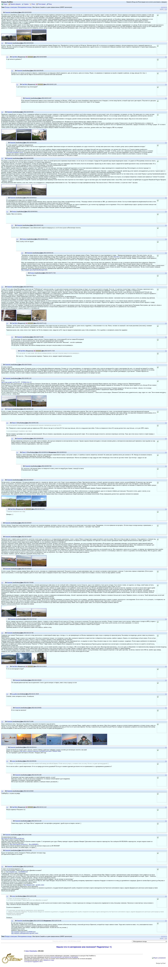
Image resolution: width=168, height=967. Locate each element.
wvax (13, 761)
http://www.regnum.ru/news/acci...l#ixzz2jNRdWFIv (24, 844)
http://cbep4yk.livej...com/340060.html (17, 872)
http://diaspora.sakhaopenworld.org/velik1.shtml (24, 933)
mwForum (61, 941)
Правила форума (15, 4)
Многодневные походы (25, 7)
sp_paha (14, 694)
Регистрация (42, 4)
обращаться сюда (48, 960)
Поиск (33, 4)
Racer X (14, 423)
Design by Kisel (160, 963)
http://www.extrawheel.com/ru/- (15, 152)
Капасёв (7, 12)
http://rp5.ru (117, 256)
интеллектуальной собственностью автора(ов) (64, 957)
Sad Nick (14, 57)
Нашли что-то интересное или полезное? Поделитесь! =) (84, 947)
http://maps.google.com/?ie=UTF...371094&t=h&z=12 (16, 382)
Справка (25, 4)
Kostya (14, 211)
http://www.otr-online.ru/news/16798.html (12, 838)
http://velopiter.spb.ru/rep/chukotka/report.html (34, 270)
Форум (5, 4)
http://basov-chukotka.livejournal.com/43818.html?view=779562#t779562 (40, 751)
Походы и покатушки (11, 7)
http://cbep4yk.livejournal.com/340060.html (23, 932)
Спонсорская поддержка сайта (33, 961)
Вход (50, 4)
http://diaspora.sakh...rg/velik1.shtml (33, 885)
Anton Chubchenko (31, 951)
